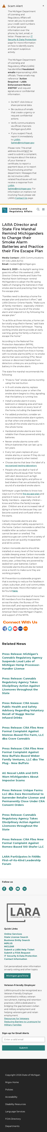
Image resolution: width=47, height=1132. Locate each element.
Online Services (13, 934)
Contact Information (15, 959)
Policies (9, 1089)
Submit (23, 1048)
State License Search (16, 937)
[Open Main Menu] (43, 209)
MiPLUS (8, 943)
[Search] (38, 209)
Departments (12, 1126)
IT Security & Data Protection (20, 956)
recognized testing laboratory (21, 465)
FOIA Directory (13, 1119)
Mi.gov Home (12, 1082)
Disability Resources (15, 1104)
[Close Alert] (43, 5)
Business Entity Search (17, 940)
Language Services (15, 1111)
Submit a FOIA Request (17, 953)
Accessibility (11, 1097)
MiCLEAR (9, 946)
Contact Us (21, 198)
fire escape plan (31, 494)
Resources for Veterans (16, 1018)
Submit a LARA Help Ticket (19, 949)
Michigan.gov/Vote (17, 976)
